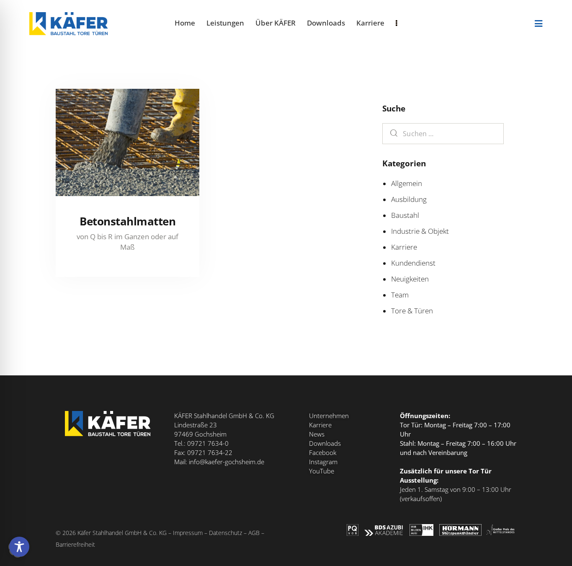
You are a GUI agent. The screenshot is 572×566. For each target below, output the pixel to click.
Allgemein (406, 183)
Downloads (325, 443)
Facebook (322, 452)
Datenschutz (225, 533)
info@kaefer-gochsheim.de (226, 461)
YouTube (321, 471)
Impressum (188, 533)
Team (400, 295)
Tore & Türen (412, 310)
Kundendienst (413, 263)
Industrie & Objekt (420, 231)
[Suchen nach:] (443, 133)
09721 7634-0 (208, 443)
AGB (254, 533)
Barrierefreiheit (75, 544)
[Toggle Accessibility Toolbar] (19, 547)
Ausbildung (409, 199)
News (317, 434)
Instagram (323, 461)
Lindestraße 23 (195, 425)
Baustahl (405, 215)
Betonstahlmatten (127, 221)
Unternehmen (329, 415)
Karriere (404, 247)
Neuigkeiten (410, 279)
